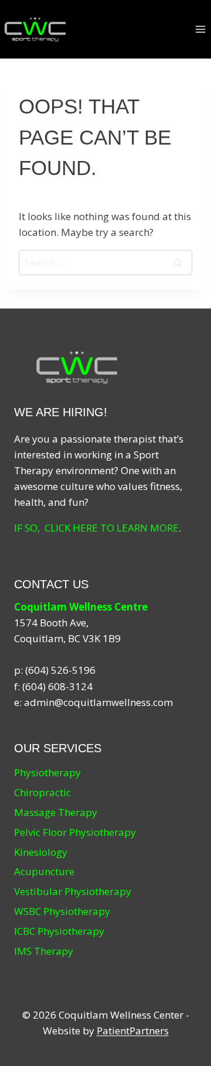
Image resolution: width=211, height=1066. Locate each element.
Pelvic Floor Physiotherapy (75, 832)
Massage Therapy (55, 812)
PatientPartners (133, 1030)
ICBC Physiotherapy (59, 931)
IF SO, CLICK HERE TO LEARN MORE (96, 527)
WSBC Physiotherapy (62, 911)
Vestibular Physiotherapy (72, 891)
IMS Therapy (43, 951)
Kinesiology (40, 852)
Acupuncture (44, 871)
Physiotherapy (47, 772)
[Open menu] (200, 29)
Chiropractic (42, 792)
